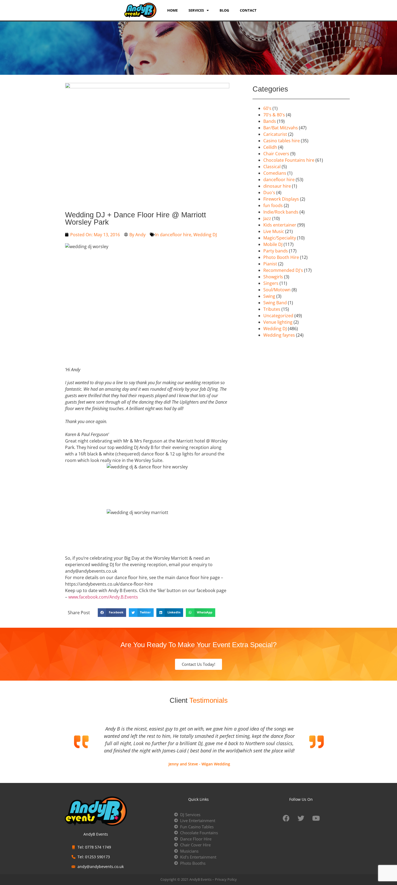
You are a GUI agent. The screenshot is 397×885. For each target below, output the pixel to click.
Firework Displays (281, 199)
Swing (269, 296)
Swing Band (275, 303)
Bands (269, 121)
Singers (270, 283)
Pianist (270, 264)
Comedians (274, 173)
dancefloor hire (175, 235)
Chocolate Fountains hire (288, 160)
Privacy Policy (226, 879)
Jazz (267, 218)
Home (172, 10)
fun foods (273, 205)
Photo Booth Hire (281, 257)
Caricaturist (275, 134)
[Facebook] (286, 818)
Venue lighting (277, 322)
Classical (272, 167)
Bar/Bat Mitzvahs (280, 128)
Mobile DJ (272, 244)
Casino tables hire (281, 141)
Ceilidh (270, 147)
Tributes (271, 309)
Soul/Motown (277, 290)
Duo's (269, 192)
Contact (248, 10)
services (196, 10)
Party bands (275, 251)
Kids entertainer (279, 225)
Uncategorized (278, 316)
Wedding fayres (279, 335)
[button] (112, 612)
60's (267, 108)
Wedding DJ (205, 235)
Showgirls (273, 277)
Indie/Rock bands (280, 212)
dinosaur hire (277, 186)
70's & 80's (274, 115)
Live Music (273, 231)
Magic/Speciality (279, 238)
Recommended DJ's (283, 270)
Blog (224, 10)
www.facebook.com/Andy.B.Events (103, 597)
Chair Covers (276, 154)
